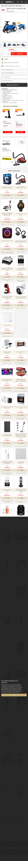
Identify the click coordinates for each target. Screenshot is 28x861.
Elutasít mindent (14, 698)
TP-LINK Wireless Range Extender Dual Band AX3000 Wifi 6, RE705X (7, 462)
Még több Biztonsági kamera (20, 308)
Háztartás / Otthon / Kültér (10, 5)
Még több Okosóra (20, 225)
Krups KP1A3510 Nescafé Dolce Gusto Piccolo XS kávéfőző (7, 297)
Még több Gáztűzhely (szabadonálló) (21, 281)
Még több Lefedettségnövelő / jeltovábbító (7, 473)
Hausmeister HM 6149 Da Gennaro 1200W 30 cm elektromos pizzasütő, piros (20, 380)
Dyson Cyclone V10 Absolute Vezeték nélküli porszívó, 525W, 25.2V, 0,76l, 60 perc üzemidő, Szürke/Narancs (20, 435)
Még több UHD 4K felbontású (7, 390)
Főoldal (2, 5)
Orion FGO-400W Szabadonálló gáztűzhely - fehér (21, 269)
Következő (27, 27)
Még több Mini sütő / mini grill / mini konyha (21, 363)
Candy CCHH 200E (7, 325)
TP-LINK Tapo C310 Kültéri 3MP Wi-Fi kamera (7, 407)
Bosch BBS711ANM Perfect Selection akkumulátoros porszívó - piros (7, 214)
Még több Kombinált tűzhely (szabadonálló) (20, 418)
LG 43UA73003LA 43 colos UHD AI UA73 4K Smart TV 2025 (7, 380)
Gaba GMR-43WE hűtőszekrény (20, 462)
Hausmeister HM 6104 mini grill (21, 352)
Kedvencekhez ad (7, 77)
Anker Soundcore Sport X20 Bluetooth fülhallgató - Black (20, 241)
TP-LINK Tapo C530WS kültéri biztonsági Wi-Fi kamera (20, 297)
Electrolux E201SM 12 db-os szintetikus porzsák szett (7, 187)
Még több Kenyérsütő (7, 363)
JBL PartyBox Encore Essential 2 (7, 241)
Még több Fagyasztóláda (7, 336)
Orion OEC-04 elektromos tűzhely (7, 490)
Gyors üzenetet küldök (9, 73)
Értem (14, 695)
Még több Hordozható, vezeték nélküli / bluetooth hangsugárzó (7, 252)
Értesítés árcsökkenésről (7, 80)
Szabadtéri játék (4, 6)
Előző (1, 27)
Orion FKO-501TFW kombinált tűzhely (21, 407)
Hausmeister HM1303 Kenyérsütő (7, 352)
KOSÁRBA (8, 132)
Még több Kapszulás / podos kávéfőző (7, 308)
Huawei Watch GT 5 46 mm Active (21, 214)
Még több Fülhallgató (21, 251)
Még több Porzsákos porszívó (21, 198)
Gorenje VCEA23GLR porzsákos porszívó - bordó (20, 187)
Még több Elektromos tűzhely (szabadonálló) (7, 501)
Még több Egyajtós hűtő (7, 445)
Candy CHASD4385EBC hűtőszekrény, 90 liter (7, 435)
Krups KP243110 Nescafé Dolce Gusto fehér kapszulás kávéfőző (20, 490)
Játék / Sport (18, 5)
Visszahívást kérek (8, 69)
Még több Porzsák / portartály (7, 198)
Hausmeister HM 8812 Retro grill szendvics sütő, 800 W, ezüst (7, 269)
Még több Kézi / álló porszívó (7, 224)
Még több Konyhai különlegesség (20, 391)
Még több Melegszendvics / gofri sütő (7, 280)
